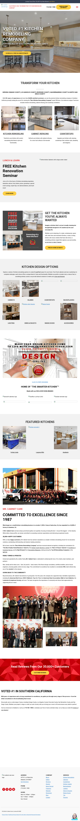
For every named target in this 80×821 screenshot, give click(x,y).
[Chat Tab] (40, 410)
